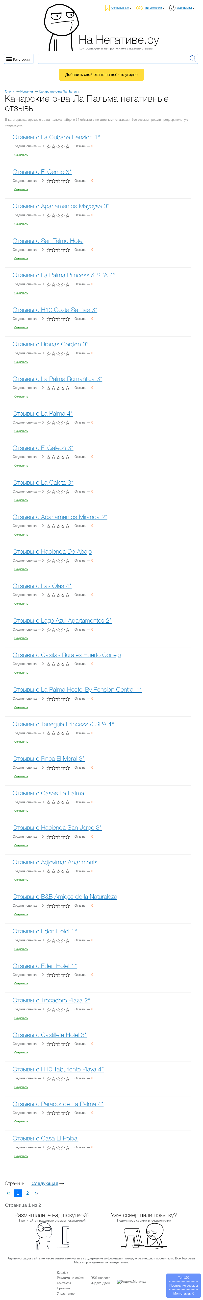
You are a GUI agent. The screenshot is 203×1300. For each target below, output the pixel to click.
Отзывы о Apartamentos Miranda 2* (60, 517)
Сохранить (21, 154)
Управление (66, 1293)
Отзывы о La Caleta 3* (43, 483)
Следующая (44, 1183)
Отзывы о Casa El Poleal (45, 1139)
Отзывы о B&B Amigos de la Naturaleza (65, 897)
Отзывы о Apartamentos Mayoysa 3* (61, 207)
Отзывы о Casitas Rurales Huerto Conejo (67, 655)
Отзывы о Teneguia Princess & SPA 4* (63, 725)
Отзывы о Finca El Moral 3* (49, 759)
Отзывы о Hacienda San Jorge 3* (57, 828)
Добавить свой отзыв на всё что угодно (101, 74)
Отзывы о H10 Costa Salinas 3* (55, 310)
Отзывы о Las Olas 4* (42, 586)
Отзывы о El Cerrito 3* (42, 172)
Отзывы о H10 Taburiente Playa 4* (58, 1070)
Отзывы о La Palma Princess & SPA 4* (64, 276)
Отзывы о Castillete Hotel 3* (50, 1035)
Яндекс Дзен (100, 1283)
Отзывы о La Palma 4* (43, 414)
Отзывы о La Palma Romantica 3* (57, 379)
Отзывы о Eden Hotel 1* (45, 932)
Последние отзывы (183, 1285)
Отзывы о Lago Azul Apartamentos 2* (62, 621)
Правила (63, 1288)
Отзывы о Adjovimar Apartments (55, 863)
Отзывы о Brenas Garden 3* (50, 345)
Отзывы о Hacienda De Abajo (52, 552)
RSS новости (100, 1278)
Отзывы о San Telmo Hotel (48, 241)
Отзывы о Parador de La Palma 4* (58, 1104)
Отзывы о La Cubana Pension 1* (56, 138)
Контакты (64, 1283)
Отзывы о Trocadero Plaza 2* (51, 1001)
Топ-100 (183, 1277)
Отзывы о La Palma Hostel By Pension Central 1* (77, 690)
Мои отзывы (182, 1293)
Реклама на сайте (70, 1278)
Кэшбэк (62, 1273)
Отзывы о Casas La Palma (48, 794)
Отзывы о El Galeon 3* (43, 448)
